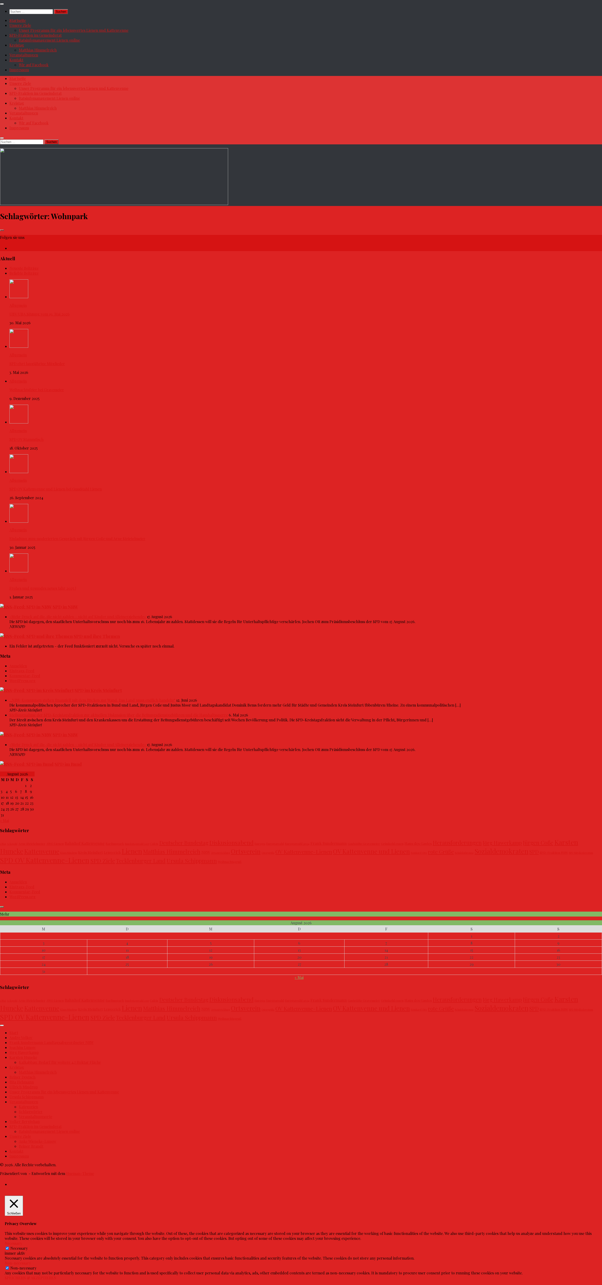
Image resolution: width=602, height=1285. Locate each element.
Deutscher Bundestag (183, 842)
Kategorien (28, 1106)
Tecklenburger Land (141, 860)
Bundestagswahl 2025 (137, 844)
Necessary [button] (13, 1243)
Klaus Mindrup (68, 852)
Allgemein (18, 305)
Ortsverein (246, 851)
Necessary (19, 1248)
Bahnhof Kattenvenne (85, 843)
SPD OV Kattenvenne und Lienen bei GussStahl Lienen (55, 488)
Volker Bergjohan (24, 1121)
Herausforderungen (457, 842)
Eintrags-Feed (21, 670)
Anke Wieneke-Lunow (37, 1141)
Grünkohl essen (392, 843)
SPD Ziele (102, 860)
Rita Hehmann (21, 1081)
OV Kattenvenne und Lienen (371, 851)
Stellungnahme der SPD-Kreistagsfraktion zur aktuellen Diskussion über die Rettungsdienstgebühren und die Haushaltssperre (118, 714)
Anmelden (18, 665)
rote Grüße (441, 851)
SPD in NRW (65, 607)
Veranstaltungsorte (35, 1116)
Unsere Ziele (20, 25)
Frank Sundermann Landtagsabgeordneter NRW (51, 1042)
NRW (205, 852)
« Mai (4, 820)
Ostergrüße (267, 852)
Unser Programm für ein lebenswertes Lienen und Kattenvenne (73, 30)
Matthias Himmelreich (38, 49)
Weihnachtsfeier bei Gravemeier (36, 389)
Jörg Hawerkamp (502, 842)
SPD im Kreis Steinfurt (98, 690)
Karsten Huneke (23, 1057)
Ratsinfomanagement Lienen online (49, 40)
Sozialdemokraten (501, 850)
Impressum (19, 69)
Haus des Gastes (418, 843)
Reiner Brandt (31, 1146)
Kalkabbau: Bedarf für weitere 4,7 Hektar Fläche (60, 1062)
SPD (534, 851)
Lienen (132, 850)
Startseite (17, 20)
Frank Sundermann (328, 843)
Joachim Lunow (22, 1047)
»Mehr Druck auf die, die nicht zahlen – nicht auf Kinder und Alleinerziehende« (77, 616)
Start (13, 1032)
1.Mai (3, 844)
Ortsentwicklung (220, 852)
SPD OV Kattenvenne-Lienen (44, 860)
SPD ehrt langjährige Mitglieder (37, 363)
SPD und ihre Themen (97, 636)
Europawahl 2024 (297, 843)
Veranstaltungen (23, 54)
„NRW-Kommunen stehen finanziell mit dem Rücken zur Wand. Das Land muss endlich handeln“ (92, 700)
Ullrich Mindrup (23, 1086)
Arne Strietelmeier (31, 843)
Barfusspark (115, 843)
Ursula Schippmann (191, 860)
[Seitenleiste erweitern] (2, 230)
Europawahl (275, 843)
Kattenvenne (41, 851)
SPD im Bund (68, 764)
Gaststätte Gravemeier (364, 843)
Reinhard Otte (419, 852)
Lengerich (112, 852)
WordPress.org (22, 680)
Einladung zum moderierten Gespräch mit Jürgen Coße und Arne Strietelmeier (77, 538)
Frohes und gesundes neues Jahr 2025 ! (42, 588)
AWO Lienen (55, 843)
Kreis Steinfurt (90, 852)
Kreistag (16, 45)
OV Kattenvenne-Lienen (303, 851)
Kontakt (16, 59)
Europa (259, 843)
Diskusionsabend (231, 842)
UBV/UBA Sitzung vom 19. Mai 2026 (39, 314)
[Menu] (2, 4)
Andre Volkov (20, 1037)
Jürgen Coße (538, 842)
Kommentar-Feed (24, 675)
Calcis (154, 843)
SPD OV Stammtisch (26, 439)
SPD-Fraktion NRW (554, 852)
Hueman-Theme (80, 1173)
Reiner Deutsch (22, 1077)
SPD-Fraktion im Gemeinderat (35, 35)
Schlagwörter (31, 1111)
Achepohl (12, 844)
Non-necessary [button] (18, 1263)
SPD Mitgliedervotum (581, 852)
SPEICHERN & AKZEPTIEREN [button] (30, 1277)
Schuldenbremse (464, 852)
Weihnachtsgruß (230, 861)
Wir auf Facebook (33, 64)
